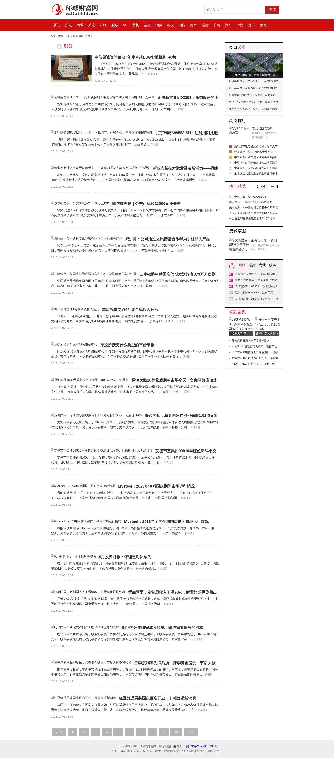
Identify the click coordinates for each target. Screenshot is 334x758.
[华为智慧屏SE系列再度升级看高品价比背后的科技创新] (239, 240)
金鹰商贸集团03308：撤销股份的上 (256, 286)
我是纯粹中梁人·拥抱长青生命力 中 (255, 151)
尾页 (190, 732)
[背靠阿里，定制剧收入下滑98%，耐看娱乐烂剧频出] (88, 592)
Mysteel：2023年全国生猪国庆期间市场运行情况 (166, 521)
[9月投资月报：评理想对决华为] (73, 556)
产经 (103, 25)
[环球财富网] (77, 5)
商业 (80, 25)
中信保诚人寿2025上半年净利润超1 (256, 274)
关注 (91, 25)
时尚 (240, 25)
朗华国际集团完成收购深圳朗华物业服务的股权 (162, 627)
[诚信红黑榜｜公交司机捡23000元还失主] (80, 203)
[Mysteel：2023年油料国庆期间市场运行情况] (83, 486)
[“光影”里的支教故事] (239, 128)
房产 (251, 25)
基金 (147, 25)
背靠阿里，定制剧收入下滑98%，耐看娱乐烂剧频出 (172, 592)
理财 (205, 25)
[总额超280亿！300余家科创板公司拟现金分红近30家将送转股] (242, 319)
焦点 (68, 25)
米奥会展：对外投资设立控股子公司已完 (253, 207)
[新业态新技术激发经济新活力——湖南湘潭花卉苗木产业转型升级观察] (100, 168)
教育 (263, 25)
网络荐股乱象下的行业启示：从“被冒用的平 (254, 82)
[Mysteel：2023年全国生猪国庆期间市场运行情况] (86, 521)
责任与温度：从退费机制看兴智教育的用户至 (253, 89)
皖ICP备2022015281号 (202, 746)
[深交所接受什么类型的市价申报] (74, 344)
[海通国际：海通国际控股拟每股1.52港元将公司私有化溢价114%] (96, 415)
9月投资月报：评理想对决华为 (125, 557)
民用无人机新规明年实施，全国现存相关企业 (253, 109)
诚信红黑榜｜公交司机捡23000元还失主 (146, 203)
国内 (182, 25)
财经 (193, 25)
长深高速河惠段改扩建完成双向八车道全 (253, 213)
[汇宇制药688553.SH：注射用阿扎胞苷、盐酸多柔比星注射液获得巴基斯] (102, 132)
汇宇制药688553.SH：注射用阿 (254, 292)
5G (125, 25)
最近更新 (237, 231)
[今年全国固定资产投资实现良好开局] (254, 55)
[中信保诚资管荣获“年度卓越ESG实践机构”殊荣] (71, 68)
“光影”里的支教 (262, 128)
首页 (59, 732)
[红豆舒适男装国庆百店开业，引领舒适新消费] (83, 698)
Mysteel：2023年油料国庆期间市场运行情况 (156, 486)
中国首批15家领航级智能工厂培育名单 (252, 218)
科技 (170, 25)
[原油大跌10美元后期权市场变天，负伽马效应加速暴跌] (90, 380)
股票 (114, 25)
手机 (135, 25)
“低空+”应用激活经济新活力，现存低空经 (253, 101)
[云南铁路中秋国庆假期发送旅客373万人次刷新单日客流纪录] (94, 274)
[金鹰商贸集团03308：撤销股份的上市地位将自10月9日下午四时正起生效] (103, 97)
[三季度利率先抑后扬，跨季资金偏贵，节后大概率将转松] (91, 662)
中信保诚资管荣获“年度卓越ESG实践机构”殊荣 (135, 57)
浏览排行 (237, 120)
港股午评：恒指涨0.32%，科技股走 (250, 202)
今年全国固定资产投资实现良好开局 (254, 74)
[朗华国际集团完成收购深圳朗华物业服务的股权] (85, 627)
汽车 (228, 25)
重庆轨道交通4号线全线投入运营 (130, 309)
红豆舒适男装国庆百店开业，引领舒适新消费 (157, 698)
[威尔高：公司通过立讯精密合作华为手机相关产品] (86, 238)
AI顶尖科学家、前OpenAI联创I (247, 196)
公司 (216, 25)
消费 (158, 25)
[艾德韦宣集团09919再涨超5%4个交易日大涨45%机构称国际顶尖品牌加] (102, 450)
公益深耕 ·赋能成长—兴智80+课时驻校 (252, 95)
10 (176, 732)
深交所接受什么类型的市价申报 (127, 345)
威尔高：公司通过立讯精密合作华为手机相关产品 (167, 239)
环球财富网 (74, 36)
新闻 (56, 25)
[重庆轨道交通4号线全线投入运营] (75, 309)
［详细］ (152, 73)
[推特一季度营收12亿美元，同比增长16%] (268, 319)
